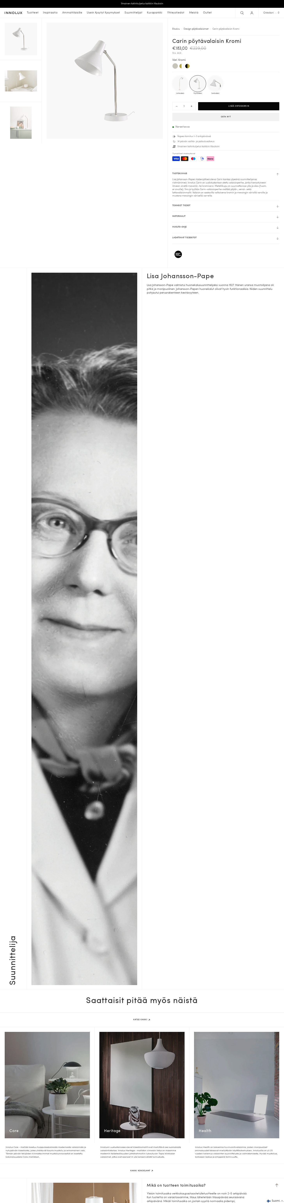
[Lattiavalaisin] (180, 83)
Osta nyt (226, 117)
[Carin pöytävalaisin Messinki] (181, 66)
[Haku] (241, 13)
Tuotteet (32, 12)
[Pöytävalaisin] (198, 83)
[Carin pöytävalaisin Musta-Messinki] (187, 66)
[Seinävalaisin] (215, 83)
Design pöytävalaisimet (196, 29)
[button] (252, 13)
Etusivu (176, 29)
